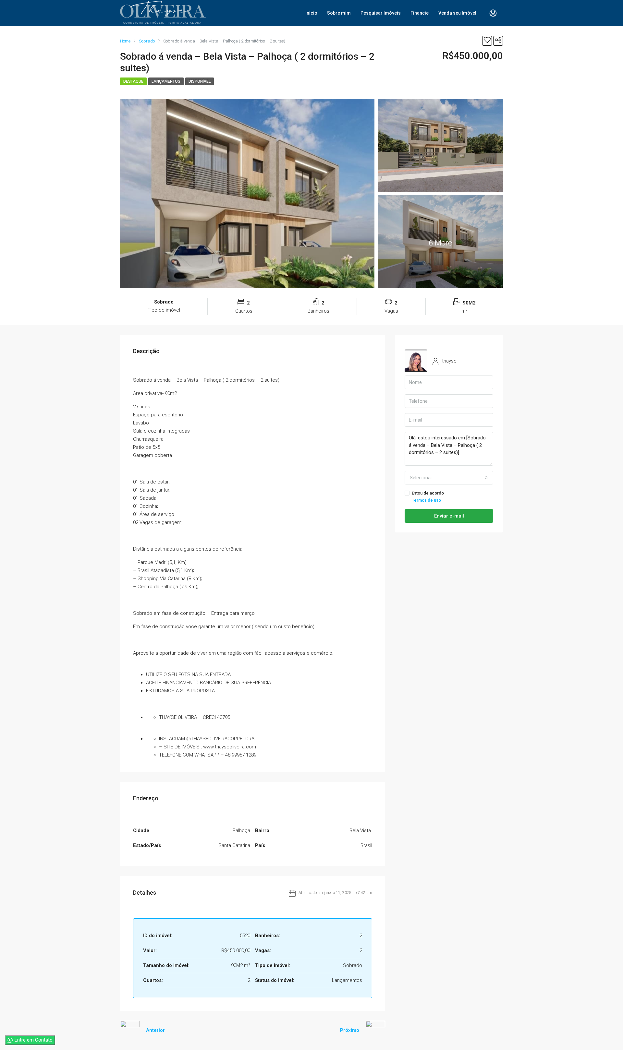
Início (311, 13)
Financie (419, 13)
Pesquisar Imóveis (380, 13)
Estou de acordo (428, 497)
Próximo (349, 1030)
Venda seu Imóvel (457, 13)
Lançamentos (166, 81)
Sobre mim (339, 13)
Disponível (200, 81)
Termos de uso (426, 500)
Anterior (155, 1030)
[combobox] (449, 477)
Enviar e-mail (449, 516)
